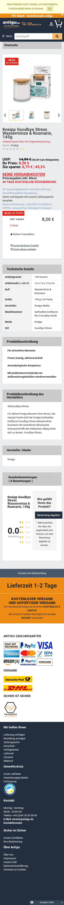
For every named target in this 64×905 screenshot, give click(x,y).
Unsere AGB (10, 862)
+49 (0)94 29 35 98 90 (25, 815)
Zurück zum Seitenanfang (32, 573)
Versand (8, 757)
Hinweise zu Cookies (15, 869)
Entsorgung (10, 781)
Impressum (10, 858)
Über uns (8, 854)
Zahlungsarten (12, 742)
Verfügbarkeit (11, 749)
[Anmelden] (51, 24)
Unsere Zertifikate (13, 837)
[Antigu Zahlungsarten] (12, 648)
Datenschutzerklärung (16, 865)
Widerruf (8, 760)
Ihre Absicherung (13, 841)
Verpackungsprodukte (16, 777)
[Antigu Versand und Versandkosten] (18, 690)
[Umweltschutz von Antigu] (10, 795)
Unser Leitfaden (12, 773)
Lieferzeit (9, 753)
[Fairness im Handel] (10, 716)
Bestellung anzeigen (15, 738)
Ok (49, 8)
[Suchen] (57, 36)
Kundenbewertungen (23, 477)
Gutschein (9, 746)
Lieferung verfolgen (14, 734)
